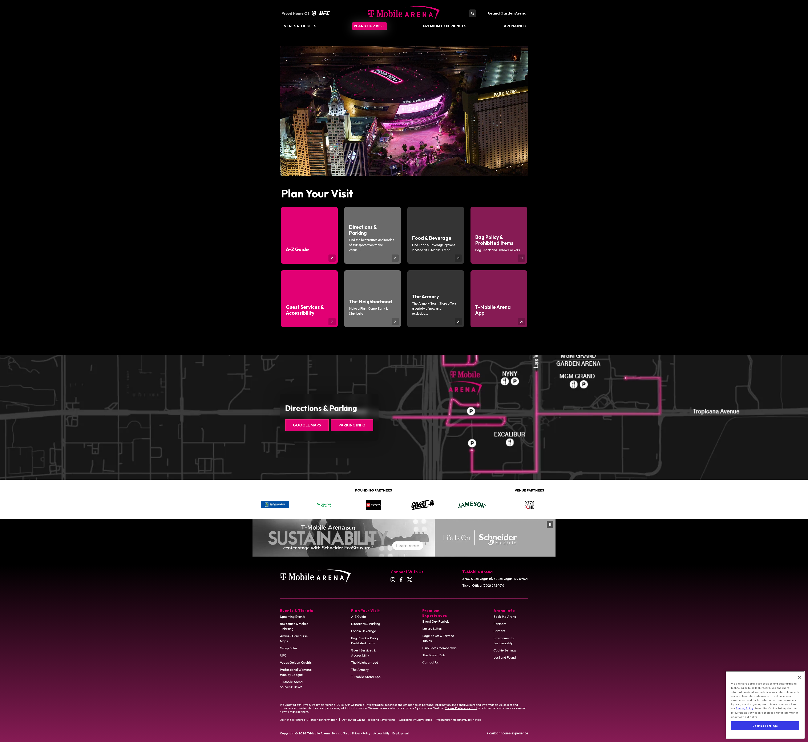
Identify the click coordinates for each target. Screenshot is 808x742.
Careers (499, 631)
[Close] (799, 677)
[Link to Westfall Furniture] (529, 505)
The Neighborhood (364, 662)
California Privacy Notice (367, 705)
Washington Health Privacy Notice (458, 720)
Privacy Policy (311, 705)
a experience (507, 733)
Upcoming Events (292, 616)
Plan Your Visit (369, 26)
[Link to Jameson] (422, 504)
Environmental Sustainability (503, 640)
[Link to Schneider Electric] (275, 505)
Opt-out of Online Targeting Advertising (368, 720)
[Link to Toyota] (324, 505)
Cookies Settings (765, 725)
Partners (499, 624)
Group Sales (288, 648)
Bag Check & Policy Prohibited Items (365, 640)
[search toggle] (472, 13)
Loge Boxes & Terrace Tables (438, 638)
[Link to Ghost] (373, 505)
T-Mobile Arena (404, 13)
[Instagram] (393, 579)
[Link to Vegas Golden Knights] (314, 13)
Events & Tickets (299, 26)
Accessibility (381, 733)
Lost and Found (504, 657)
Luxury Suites (432, 628)
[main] (404, 200)
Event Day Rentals (435, 621)
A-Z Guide (358, 616)
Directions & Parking (365, 624)
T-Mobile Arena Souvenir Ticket (291, 684)
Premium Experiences (444, 26)
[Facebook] (401, 579)
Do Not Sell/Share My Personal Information (308, 720)
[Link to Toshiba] (404, 538)
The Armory (360, 669)
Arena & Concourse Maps (294, 638)
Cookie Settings (504, 650)
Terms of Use (340, 733)
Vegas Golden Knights (296, 662)
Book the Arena (504, 616)
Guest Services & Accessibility (363, 652)
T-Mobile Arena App (366, 677)
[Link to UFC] (324, 13)
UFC (283, 655)
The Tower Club (433, 655)
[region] (765, 705)
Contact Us (430, 662)
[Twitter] (409, 579)
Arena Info (515, 26)
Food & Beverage (363, 631)
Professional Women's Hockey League (296, 672)
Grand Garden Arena (507, 13)
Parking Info (352, 425)
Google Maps (307, 425)
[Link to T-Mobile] (471, 505)
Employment (400, 733)
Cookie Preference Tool (461, 708)
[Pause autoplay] (489, 493)
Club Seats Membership (439, 648)
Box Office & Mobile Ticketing (294, 626)
